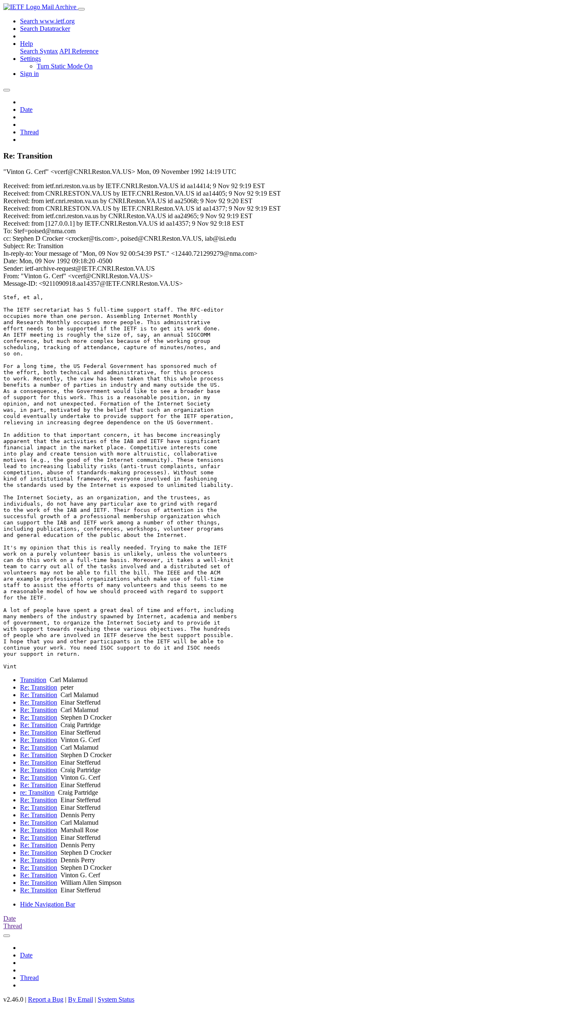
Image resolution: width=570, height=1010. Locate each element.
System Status (116, 999)
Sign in (29, 73)
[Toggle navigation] (81, 9)
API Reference (78, 51)
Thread (29, 132)
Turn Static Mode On (65, 66)
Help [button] (26, 43)
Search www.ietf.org (47, 21)
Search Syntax (39, 51)
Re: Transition (38, 687)
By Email (80, 999)
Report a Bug (45, 999)
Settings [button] (30, 58)
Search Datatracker (45, 28)
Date (26, 109)
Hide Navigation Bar (47, 904)
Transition (33, 679)
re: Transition (37, 792)
